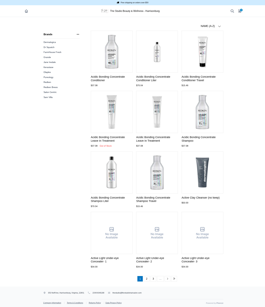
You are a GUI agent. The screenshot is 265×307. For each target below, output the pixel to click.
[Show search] (232, 11)
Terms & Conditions (75, 303)
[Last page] (174, 279)
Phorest (219, 303)
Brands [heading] (48, 34)
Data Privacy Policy (114, 303)
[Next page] (167, 279)
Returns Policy (95, 303)
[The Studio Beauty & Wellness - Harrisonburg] (104, 11)
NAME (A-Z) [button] (208, 26)
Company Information (52, 303)
